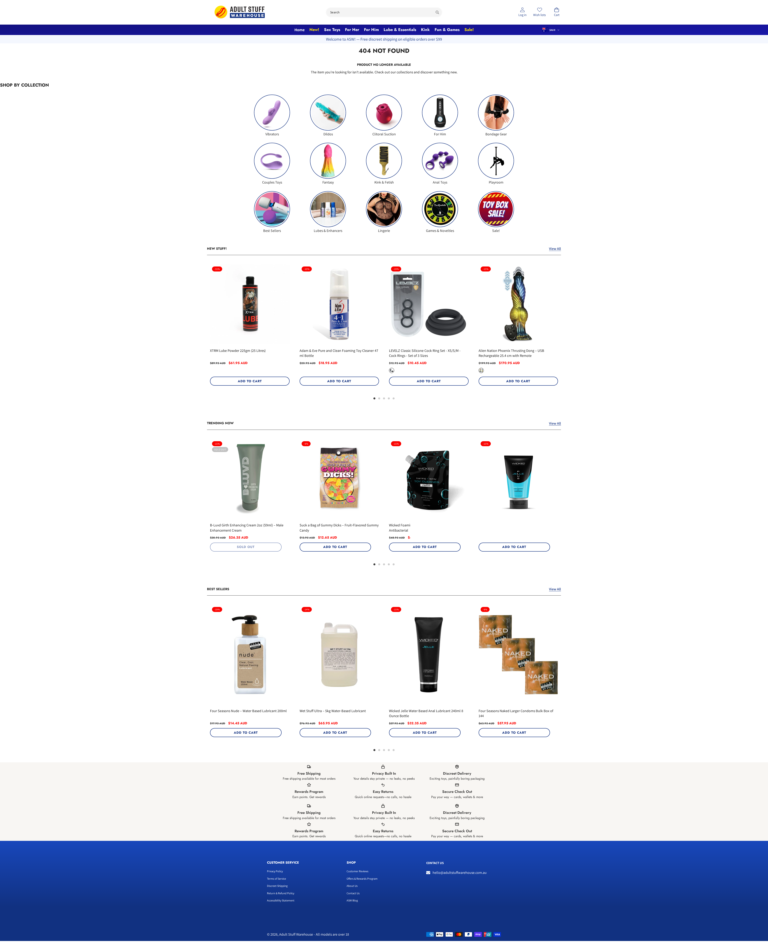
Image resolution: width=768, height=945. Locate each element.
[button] (556, 12)
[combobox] (384, 12)
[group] (272, 115)
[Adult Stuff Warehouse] (239, 12)
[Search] (437, 12)
